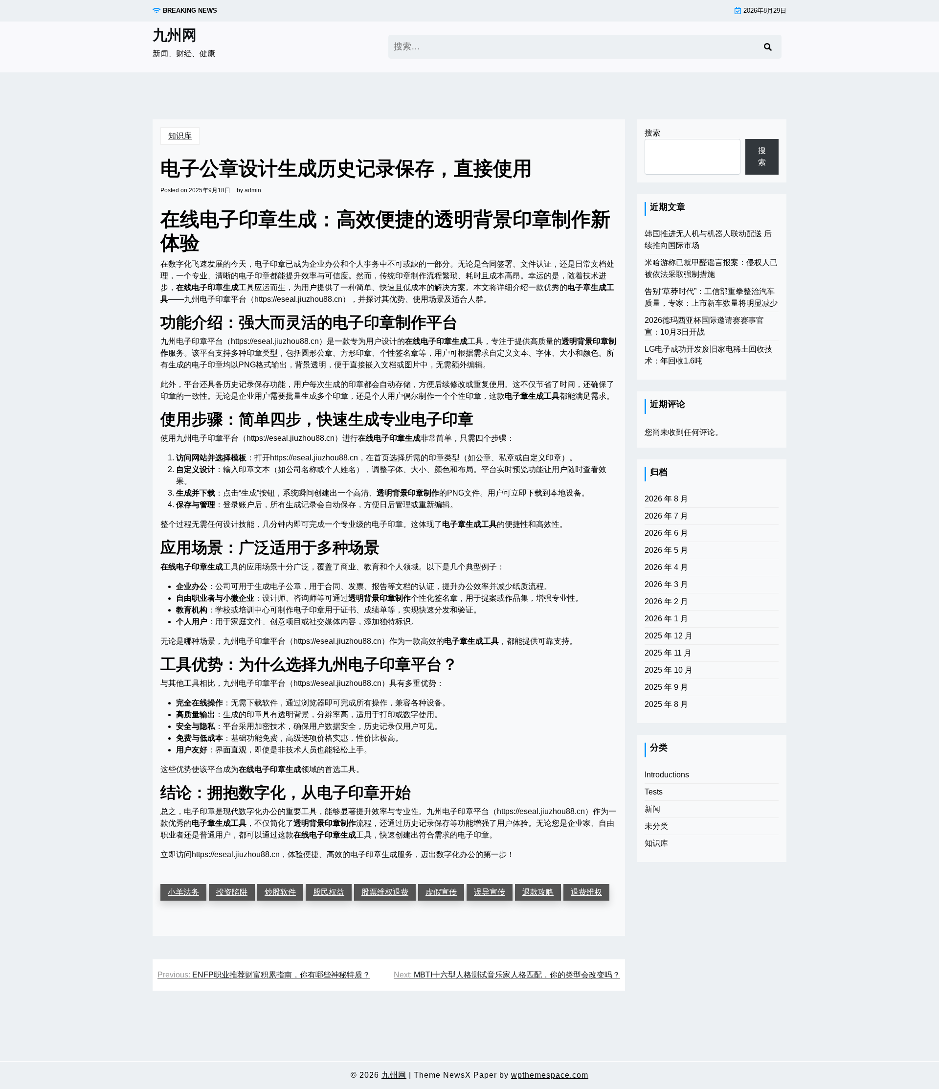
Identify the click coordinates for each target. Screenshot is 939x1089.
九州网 (175, 35)
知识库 (180, 136)
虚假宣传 (441, 892)
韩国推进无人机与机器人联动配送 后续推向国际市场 (708, 239)
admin (253, 190)
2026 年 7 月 (666, 516)
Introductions (667, 775)
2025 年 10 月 (669, 670)
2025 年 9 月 (666, 687)
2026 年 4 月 (666, 567)
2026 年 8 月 (666, 499)
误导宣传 (489, 892)
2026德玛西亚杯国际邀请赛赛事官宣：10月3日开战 (704, 326)
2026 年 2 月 (666, 601)
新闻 (652, 809)
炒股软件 (280, 892)
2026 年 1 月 (666, 618)
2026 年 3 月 (666, 584)
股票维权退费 (384, 892)
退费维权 (586, 892)
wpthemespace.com (549, 1075)
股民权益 (328, 892)
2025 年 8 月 (666, 704)
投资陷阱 (231, 892)
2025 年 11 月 (668, 653)
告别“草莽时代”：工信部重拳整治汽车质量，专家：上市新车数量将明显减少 (711, 297)
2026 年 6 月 (666, 533)
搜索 (652, 133)
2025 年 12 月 (669, 636)
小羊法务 (183, 892)
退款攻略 (538, 892)
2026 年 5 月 (666, 550)
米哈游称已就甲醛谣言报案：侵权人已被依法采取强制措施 (711, 268)
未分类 (656, 826)
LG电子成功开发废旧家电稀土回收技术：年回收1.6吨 (708, 355)
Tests (654, 792)
